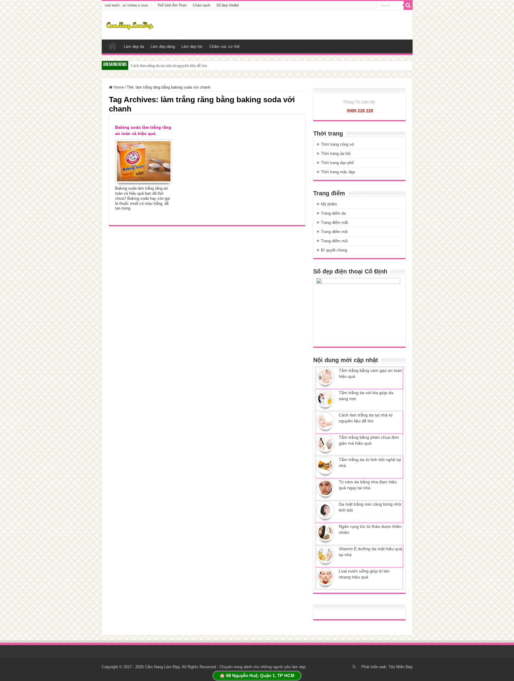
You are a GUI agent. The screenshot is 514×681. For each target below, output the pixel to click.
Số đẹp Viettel (227, 5)
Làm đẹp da (134, 46)
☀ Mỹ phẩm (326, 204)
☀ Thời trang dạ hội (333, 153)
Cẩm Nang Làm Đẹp (162, 667)
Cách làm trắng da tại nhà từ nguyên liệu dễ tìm (169, 65)
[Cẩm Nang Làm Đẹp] (129, 25)
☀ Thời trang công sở (335, 144)
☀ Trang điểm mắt (332, 222)
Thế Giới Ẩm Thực (172, 5)
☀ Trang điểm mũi (332, 241)
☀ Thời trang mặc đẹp (335, 172)
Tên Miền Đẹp (400, 667)
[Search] (408, 5)
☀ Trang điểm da (331, 213)
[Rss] (354, 666)
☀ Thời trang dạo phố (335, 163)
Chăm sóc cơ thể (224, 46)
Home (118, 87)
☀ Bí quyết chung (331, 250)
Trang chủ (112, 46)
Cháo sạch (201, 5)
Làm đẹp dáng (163, 46)
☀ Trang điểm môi (332, 231)
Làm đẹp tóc (192, 46)
